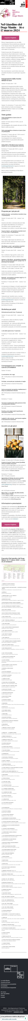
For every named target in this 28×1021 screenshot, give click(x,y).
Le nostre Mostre (5, 980)
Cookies (3, 997)
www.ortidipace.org (6, 484)
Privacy (3, 995)
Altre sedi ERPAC (5, 993)
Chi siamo (3, 992)
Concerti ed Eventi (5, 982)
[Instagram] (24, 5)
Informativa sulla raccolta (9, 1019)
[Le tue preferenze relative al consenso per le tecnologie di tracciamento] (25, 1018)
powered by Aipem (18, 1012)
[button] (24, 2)
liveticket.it (15, 519)
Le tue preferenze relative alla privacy (13, 1016)
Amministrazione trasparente (8, 987)
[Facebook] (22, 5)
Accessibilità (4, 986)
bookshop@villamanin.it (7, 166)
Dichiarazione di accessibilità (8, 984)
